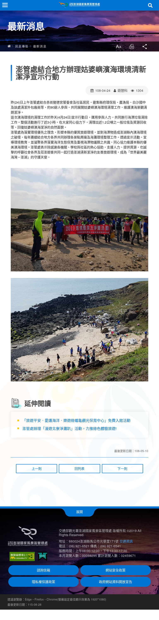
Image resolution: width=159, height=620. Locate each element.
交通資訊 (126, 541)
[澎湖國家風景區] (79, 5)
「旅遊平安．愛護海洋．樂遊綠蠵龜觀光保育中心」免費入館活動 (76, 420)
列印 (132, 46)
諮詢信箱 (43, 570)
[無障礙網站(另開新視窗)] (22, 556)
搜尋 (150, 5)
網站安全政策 (115, 570)
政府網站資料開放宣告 (115, 581)
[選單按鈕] (5, 5)
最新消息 (40, 46)
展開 (79, 511)
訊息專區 (22, 46)
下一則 (122, 468)
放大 (118, 46)
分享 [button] (145, 46)
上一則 (37, 468)
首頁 (9, 46)
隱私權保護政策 (43, 581)
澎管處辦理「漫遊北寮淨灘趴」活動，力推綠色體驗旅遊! (69, 428)
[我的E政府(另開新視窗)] (42, 556)
